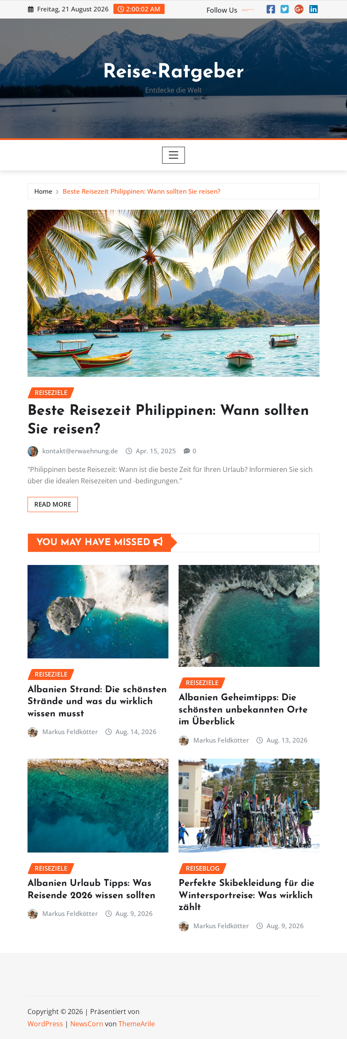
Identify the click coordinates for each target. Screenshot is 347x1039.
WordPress (45, 1023)
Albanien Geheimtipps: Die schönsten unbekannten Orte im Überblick (243, 710)
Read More (52, 504)
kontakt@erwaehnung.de (80, 451)
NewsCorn (86, 1023)
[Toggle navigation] (173, 155)
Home (43, 191)
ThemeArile (136, 1023)
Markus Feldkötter (70, 731)
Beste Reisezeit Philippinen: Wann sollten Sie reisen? (141, 191)
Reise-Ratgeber (173, 72)
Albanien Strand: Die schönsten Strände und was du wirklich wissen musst (97, 702)
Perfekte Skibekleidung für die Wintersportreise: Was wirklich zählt (246, 896)
